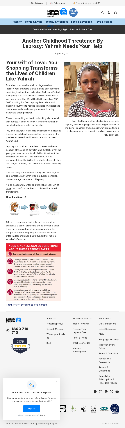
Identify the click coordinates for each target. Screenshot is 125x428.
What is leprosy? (54, 323)
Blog (48, 343)
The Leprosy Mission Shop (25, 423)
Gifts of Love (12, 222)
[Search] (102, 12)
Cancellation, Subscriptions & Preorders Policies (108, 379)
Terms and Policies (110, 423)
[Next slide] (121, 29)
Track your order (81, 343)
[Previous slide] (3, 29)
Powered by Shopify (47, 423)
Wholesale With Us (82, 318)
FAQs (101, 334)
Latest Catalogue (107, 329)
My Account (105, 318)
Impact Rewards (81, 323)
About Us (51, 318)
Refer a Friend (80, 337)
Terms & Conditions (108, 353)
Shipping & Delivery (109, 339)
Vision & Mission (54, 329)
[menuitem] (49, 25)
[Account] (108, 12)
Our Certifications (107, 323)
